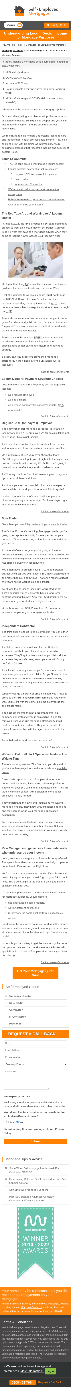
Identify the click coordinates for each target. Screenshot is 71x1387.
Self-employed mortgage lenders (28, 1189)
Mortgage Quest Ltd (31, 1307)
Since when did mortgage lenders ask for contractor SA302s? (34, 1170)
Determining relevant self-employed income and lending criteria (37, 1181)
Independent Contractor (28, 184)
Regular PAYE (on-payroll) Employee (36, 174)
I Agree (50, 1371)
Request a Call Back (50, 1382)
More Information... (32, 1371)
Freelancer (15, 1023)
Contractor (16, 1009)
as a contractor (41, 631)
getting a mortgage (24, 61)
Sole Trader (21, 179)
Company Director (20, 995)
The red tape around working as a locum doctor (35, 163)
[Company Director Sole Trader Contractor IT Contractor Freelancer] (35, 1064)
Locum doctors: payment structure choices (32, 168)
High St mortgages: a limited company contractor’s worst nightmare (31, 1198)
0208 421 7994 (22, 1382)
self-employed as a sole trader (49, 524)
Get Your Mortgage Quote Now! (35, 973)
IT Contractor (17, 1016)
